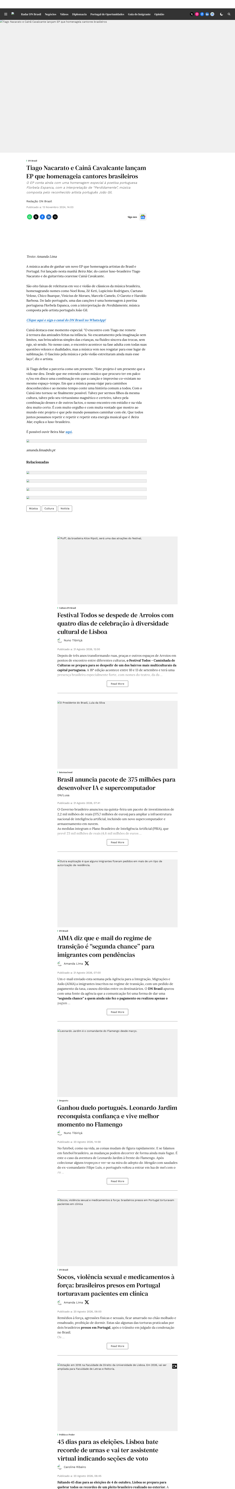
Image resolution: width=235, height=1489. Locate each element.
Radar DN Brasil (31, 14)
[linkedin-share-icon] (48, 218)
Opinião (159, 14)
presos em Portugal (95, 1327)
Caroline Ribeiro (75, 1467)
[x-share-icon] (36, 218)
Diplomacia (79, 14)
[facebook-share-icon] (42, 218)
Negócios (50, 14)
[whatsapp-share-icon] (29, 218)
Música (33, 508)
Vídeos (64, 14)
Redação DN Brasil (39, 201)
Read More (117, 683)
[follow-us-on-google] (143, 217)
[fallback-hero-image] (117, 570)
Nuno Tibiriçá (73, 640)
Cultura (49, 508)
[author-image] (60, 640)
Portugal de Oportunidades (107, 14)
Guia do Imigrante (139, 14)
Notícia (65, 508)
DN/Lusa (63, 795)
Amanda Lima (73, 963)
